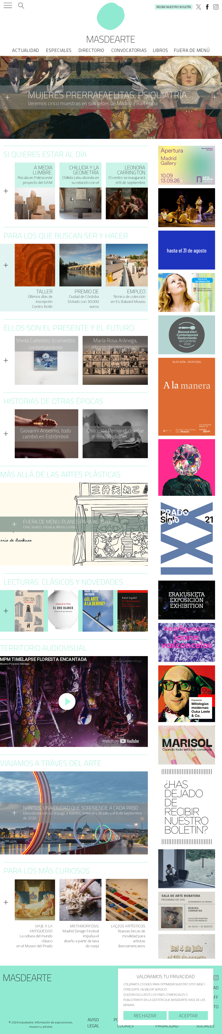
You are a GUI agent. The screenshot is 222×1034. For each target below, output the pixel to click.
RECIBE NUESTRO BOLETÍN (174, 7)
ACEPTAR (188, 1015)
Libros (160, 50)
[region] (165, 996)
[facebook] (207, 7)
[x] (198, 7)
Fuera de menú (192, 50)
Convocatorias (129, 50)
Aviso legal (93, 1022)
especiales (59, 50)
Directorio (91, 50)
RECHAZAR (145, 1015)
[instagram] (216, 7)
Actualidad (25, 50)
